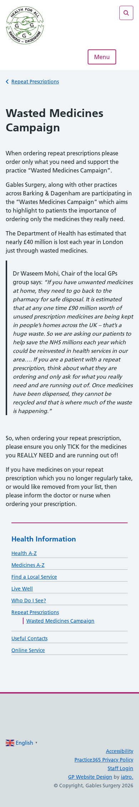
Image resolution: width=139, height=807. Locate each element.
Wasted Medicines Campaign (60, 621)
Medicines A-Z (28, 565)
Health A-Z (24, 553)
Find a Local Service (34, 577)
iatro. (127, 777)
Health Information (43, 539)
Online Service (28, 650)
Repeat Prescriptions (35, 81)
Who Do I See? (28, 600)
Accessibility (119, 751)
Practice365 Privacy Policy (103, 760)
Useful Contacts (29, 638)
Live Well (22, 588)
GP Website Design (90, 777)
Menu (102, 56)
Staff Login (120, 768)
